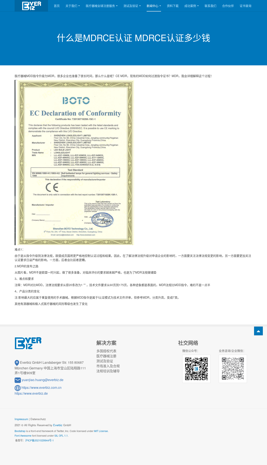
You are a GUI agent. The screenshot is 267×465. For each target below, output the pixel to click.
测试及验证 (130, 6)
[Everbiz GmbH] (31, 5)
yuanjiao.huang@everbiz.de (42, 379)
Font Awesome (23, 435)
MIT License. (101, 431)
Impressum (21, 419)
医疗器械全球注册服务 (100, 6)
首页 (57, 6)
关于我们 (71, 6)
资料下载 (173, 6)
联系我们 (210, 6)
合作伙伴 (228, 6)
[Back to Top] (258, 331)
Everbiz (57, 425)
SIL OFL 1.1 (61, 435)
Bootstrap (20, 431)
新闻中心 (152, 6)
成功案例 (190, 6)
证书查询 (245, 6)
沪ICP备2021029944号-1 (39, 440)
